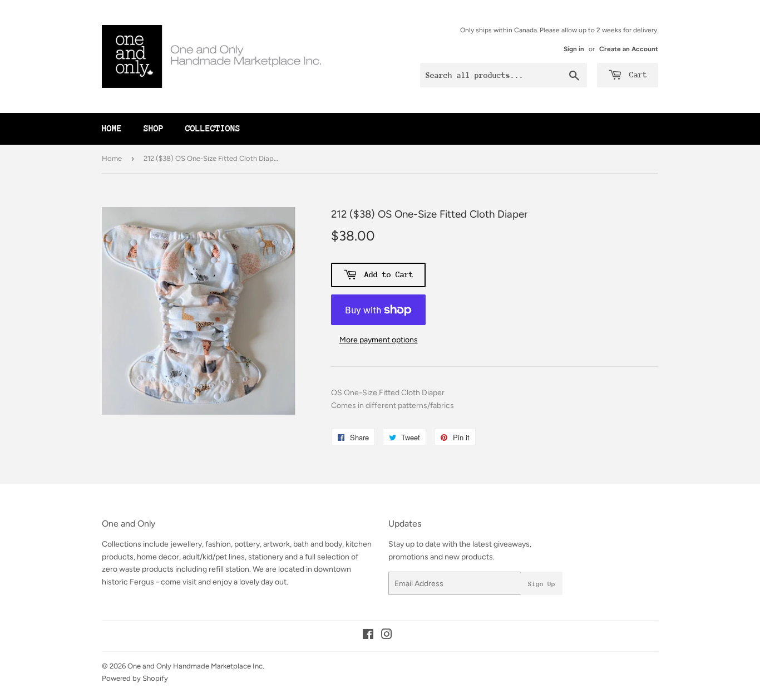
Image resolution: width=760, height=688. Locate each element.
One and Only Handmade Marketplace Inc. (195, 666)
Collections (212, 129)
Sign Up (541, 584)
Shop (154, 129)
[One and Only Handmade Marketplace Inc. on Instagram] (386, 636)
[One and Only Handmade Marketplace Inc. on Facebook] (368, 636)
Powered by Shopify (135, 678)
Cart (636, 74)
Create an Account (628, 49)
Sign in (574, 49)
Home (112, 129)
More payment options (378, 340)
